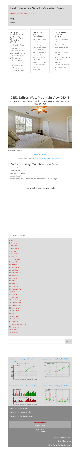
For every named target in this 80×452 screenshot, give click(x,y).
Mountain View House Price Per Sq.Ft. (55, 359)
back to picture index (40, 154)
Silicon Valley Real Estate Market (59, 445)
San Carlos (15, 311)
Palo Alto (15, 297)
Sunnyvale (15, 327)
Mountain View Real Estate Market (21, 416)
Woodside (15, 332)
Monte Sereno (16, 286)
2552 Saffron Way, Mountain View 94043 (48, 158)
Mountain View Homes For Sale (20, 412)
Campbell (14, 251)
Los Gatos (15, 275)
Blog (11, 18)
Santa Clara (16, 319)
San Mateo (15, 316)
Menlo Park (15, 278)
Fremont (14, 265)
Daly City (14, 256)
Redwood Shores (17, 305)
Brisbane (14, 246)
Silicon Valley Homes (64, 441)
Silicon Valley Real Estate (62, 437)
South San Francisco (19, 324)
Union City (15, 330)
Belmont (14, 243)
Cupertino (14, 254)
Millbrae (14, 281)
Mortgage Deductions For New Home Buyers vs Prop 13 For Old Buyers (16, 37)
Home (12, 22)
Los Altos (15, 270)
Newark (14, 292)
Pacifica (14, 294)
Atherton (14, 240)
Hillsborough (16, 267)
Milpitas (14, 284)
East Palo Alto (15, 259)
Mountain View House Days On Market (55, 386)
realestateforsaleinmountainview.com (22, 13)
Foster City (14, 262)
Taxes (22, 45)
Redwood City (16, 303)
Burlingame (15, 248)
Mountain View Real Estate (18, 408)
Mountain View (17, 289)
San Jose (14, 313)
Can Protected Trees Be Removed (61, 34)
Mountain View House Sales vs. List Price (23, 386)
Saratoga (15, 321)
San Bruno (15, 308)
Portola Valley (16, 300)
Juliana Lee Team (40, 423)
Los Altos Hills (16, 273)
